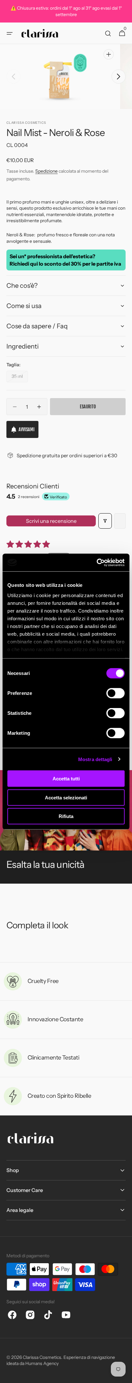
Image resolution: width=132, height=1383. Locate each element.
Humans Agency (42, 1363)
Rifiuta (66, 816)
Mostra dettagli (95, 759)
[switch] (115, 693)
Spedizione (46, 171)
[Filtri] (105, 521)
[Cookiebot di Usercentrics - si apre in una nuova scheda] (97, 562)
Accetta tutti (66, 778)
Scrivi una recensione (51, 521)
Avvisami (27, 429)
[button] (10, 33)
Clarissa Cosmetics (42, 1357)
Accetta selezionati (66, 797)
